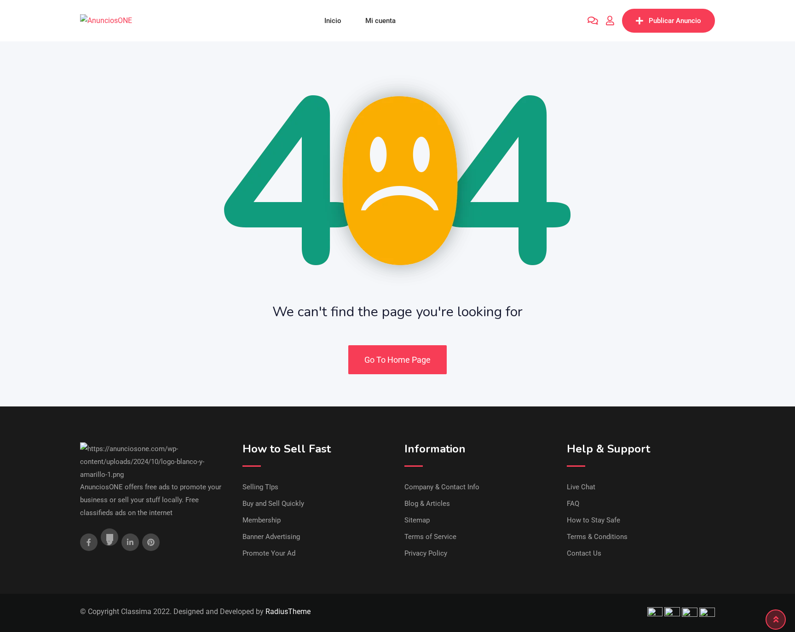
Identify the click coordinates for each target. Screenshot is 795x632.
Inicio (332, 21)
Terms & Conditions (597, 537)
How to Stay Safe (593, 520)
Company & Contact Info (441, 487)
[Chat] (593, 20)
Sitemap (417, 520)
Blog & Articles (427, 503)
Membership (261, 520)
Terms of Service (430, 537)
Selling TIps (260, 487)
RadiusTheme (288, 611)
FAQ (573, 503)
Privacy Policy (425, 553)
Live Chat (581, 487)
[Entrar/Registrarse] (610, 20)
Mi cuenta (380, 21)
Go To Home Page (397, 360)
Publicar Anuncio (675, 21)
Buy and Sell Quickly (273, 503)
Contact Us (584, 553)
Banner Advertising (271, 537)
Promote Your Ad (268, 553)
